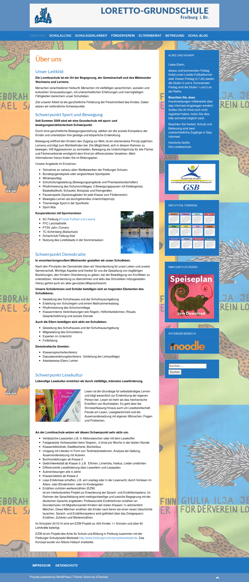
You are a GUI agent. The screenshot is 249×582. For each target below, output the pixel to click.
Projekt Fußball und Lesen (77, 219)
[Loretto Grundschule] (124, 15)
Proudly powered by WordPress (50, 577)
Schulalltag (60, 35)
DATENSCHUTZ (66, 565)
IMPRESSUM (41, 565)
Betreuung (174, 35)
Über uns (37, 35)
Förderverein (123, 35)
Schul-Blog (198, 35)
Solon (87, 577)
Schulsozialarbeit (91, 35)
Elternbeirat (150, 35)
